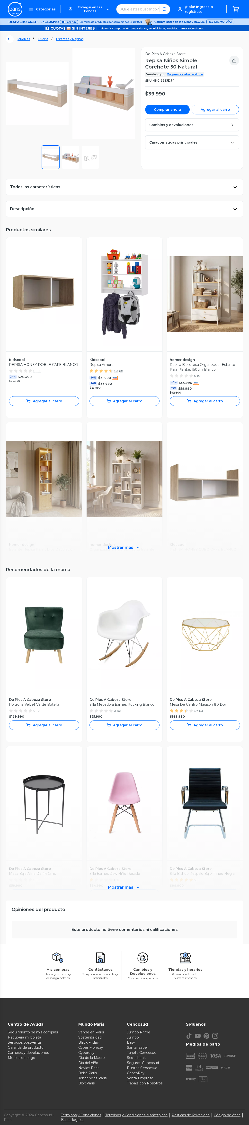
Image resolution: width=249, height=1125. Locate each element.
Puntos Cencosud (142, 1068)
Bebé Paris (87, 1073)
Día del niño (88, 1063)
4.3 (116, 371)
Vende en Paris (91, 1032)
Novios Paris (88, 1068)
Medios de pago (21, 1058)
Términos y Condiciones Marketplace (136, 1115)
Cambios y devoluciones (28, 1052)
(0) (38, 371)
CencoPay (135, 1073)
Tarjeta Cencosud (141, 1052)
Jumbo (133, 1037)
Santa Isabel (137, 1047)
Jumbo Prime (138, 1032)
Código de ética (227, 1115)
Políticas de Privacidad (191, 1115)
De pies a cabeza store (185, 74)
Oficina (43, 39)
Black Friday (88, 1042)
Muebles (24, 39)
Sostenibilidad (90, 1037)
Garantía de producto (26, 1047)
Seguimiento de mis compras (33, 1032)
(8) (121, 371)
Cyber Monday (90, 1047)
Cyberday (86, 1052)
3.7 (196, 711)
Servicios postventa (24, 1042)
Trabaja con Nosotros (144, 1083)
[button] (88, 9)
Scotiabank (136, 1058)
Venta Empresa (140, 1078)
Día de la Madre (91, 1058)
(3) (201, 711)
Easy (131, 1042)
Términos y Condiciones (81, 1115)
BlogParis (86, 1083)
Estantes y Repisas (69, 39)
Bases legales (72, 1119)
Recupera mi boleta (24, 1037)
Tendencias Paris (92, 1078)
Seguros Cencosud (143, 1063)
